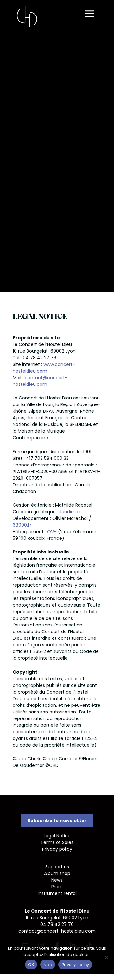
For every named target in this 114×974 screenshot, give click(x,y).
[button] (57, 820)
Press (57, 887)
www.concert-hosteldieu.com (44, 367)
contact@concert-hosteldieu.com (40, 380)
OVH (52, 531)
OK (31, 964)
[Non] (106, 957)
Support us (57, 867)
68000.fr (22, 525)
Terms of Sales (57, 842)
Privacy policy (57, 849)
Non (47, 964)
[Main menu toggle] (89, 14)
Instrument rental (57, 893)
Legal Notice (57, 836)
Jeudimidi (69, 512)
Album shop (57, 873)
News (57, 880)
